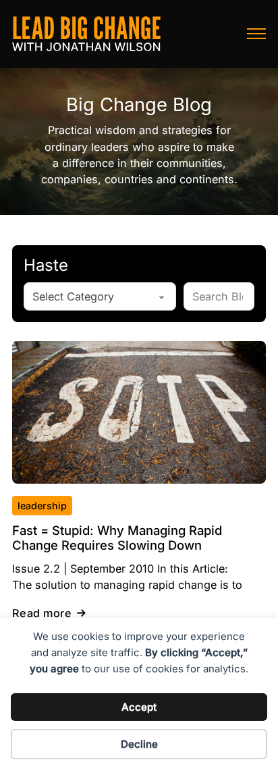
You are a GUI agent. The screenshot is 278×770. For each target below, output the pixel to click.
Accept (139, 707)
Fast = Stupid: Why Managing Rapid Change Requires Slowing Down (117, 537)
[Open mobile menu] (256, 33)
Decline (139, 744)
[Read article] (139, 411)
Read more (42, 613)
